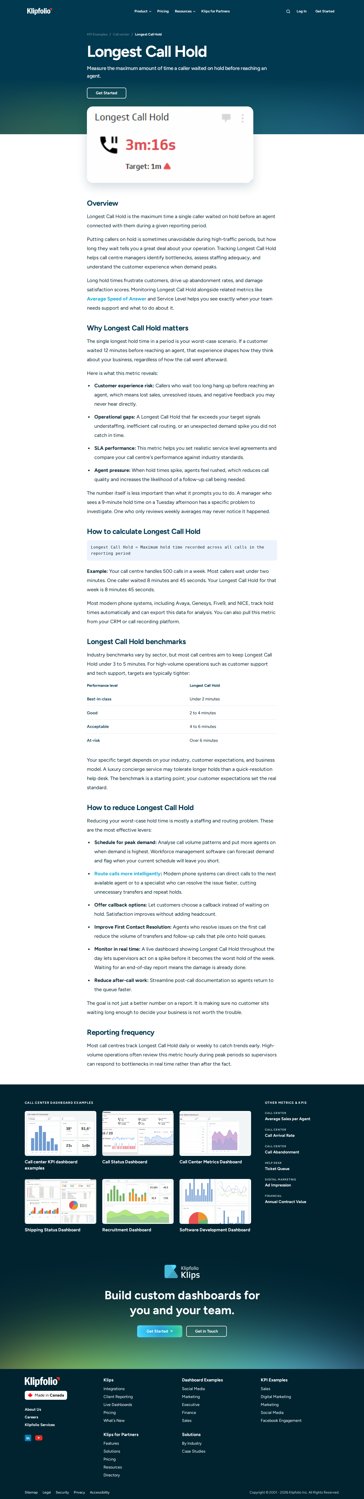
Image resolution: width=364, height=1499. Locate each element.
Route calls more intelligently (127, 874)
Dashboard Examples (202, 1379)
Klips (108, 1379)
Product (141, 11)
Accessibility (99, 1492)
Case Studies (193, 1451)
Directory (112, 1475)
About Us (33, 1409)
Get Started (324, 11)
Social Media (193, 1388)
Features (111, 1443)
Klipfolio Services (40, 1425)
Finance (189, 1412)
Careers (31, 1417)
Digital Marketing (276, 1396)
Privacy (79, 1492)
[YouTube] (39, 1438)
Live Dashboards (118, 1404)
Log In (302, 11)
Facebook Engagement (281, 1420)
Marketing (191, 1396)
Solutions (112, 1451)
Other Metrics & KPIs (286, 1103)
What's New (114, 1420)
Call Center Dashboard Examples (59, 1103)
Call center (121, 34)
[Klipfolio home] (39, 11)
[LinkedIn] (28, 1438)
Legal (47, 1492)
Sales (186, 1420)
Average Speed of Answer (116, 299)
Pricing (163, 11)
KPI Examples (97, 34)
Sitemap (31, 1492)
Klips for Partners (215, 11)
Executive (191, 1404)
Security (62, 1492)
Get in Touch (206, 1331)
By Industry (192, 1443)
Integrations (114, 1388)
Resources (183, 11)
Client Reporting (118, 1396)
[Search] (288, 11)
